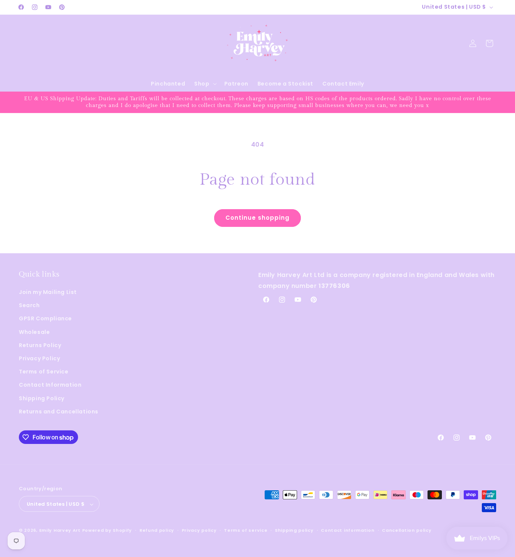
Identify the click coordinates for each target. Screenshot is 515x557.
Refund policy (156, 530)
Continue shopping (257, 218)
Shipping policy (294, 530)
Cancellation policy (406, 530)
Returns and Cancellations (58, 411)
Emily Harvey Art (60, 531)
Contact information (347, 530)
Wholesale (34, 332)
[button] (204, 84)
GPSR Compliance (45, 319)
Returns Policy (40, 345)
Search (29, 305)
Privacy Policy (39, 358)
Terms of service (245, 530)
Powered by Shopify (107, 531)
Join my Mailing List (48, 292)
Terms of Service (44, 371)
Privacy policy (199, 530)
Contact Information (50, 385)
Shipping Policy (41, 398)
